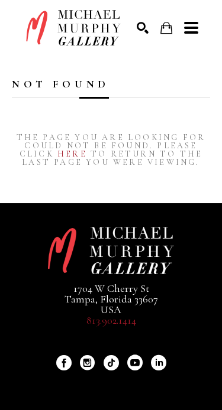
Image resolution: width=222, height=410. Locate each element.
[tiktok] (111, 362)
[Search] (143, 28)
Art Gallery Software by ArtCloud (142, 383)
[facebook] (64, 362)
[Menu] (191, 28)
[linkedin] (158, 362)
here (72, 154)
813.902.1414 (111, 320)
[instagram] (87, 362)
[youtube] (135, 362)
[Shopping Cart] (166, 28)
